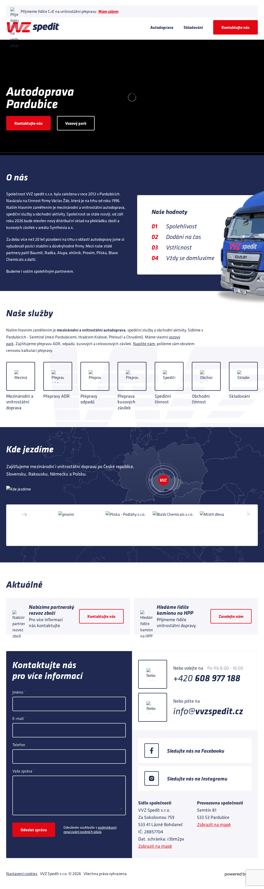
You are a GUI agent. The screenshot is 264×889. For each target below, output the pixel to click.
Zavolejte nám (231, 616)
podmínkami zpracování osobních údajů (90, 829)
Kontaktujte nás (235, 27)
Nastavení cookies (21, 873)
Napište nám (144, 343)
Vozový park (75, 123)
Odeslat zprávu (34, 830)
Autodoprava (161, 27)
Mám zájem (108, 11)
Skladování (193, 27)
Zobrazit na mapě (155, 846)
